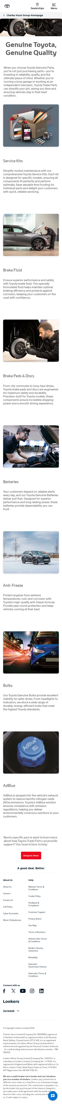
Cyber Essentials (10, 913)
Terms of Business (36, 932)
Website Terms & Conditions (36, 888)
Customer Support (36, 912)
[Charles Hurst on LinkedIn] (41, 991)
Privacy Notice (34, 918)
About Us (7, 887)
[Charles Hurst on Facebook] (3, 991)
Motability (33, 957)
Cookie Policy (34, 896)
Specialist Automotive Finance (37, 965)
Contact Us (8, 900)
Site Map (32, 925)
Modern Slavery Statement (35, 949)
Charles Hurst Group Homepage (25, 15)
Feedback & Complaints (33, 904)
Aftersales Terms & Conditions (37, 974)
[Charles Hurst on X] (12, 991)
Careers (7, 893)
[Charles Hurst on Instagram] (31, 991)
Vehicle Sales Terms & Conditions (37, 940)
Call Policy (7, 906)
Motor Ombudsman (12, 920)
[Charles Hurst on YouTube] (22, 991)
